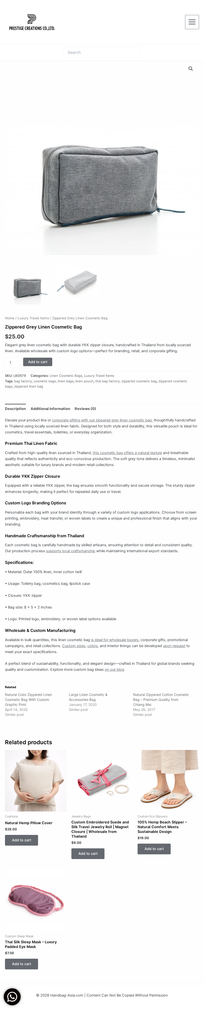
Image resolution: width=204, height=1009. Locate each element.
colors (92, 646)
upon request (174, 646)
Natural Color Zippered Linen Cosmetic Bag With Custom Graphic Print (28, 699)
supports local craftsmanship (70, 551)
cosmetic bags (45, 381)
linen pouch (84, 381)
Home (9, 318)
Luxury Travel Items (33, 318)
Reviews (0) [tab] (85, 408)
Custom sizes (73, 646)
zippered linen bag (28, 386)
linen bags (66, 381)
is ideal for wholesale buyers (115, 640)
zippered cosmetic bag (139, 381)
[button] (190, 68)
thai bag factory (107, 381)
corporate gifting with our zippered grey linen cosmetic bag (102, 420)
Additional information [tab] (50, 408)
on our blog (114, 669)
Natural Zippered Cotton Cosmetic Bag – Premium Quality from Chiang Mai (161, 699)
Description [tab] (15, 408)
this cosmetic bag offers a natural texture (127, 453)
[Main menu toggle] (192, 22)
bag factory (23, 381)
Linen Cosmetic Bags (66, 376)
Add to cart (37, 362)
